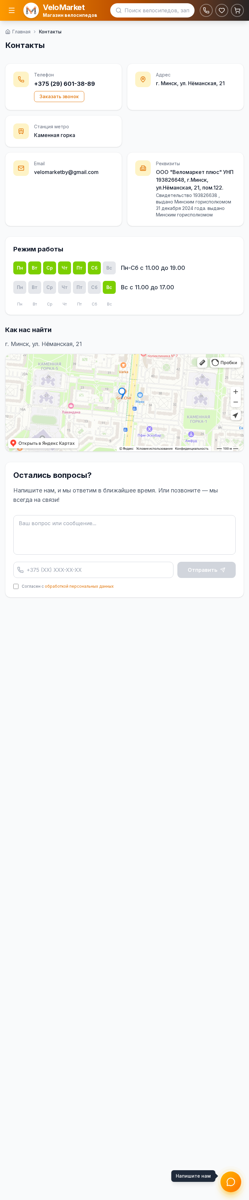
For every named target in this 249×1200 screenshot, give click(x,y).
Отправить (203, 570)
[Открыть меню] (11, 10)
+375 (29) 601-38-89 (64, 83)
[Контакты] (206, 10)
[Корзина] (237, 10)
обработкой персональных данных (79, 586)
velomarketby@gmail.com (66, 172)
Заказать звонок (59, 96)
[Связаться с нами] (230, 1181)
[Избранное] (221, 10)
